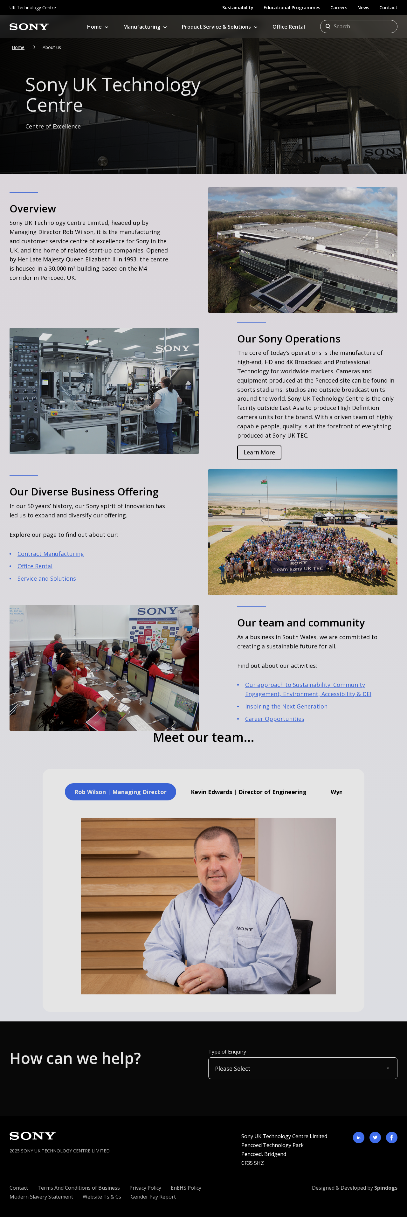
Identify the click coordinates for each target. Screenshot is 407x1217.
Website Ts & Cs (102, 1196)
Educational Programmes (292, 7)
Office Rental (288, 26)
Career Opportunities (274, 719)
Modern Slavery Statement (41, 1196)
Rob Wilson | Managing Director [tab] (120, 792)
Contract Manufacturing (50, 553)
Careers (338, 7)
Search (329, 27)
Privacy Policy (145, 1187)
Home (94, 26)
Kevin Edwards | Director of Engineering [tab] (249, 792)
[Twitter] (375, 1137)
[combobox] (302, 1068)
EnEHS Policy (186, 1187)
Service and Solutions (46, 578)
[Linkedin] (358, 1137)
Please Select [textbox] (233, 1068)
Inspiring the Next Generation (286, 706)
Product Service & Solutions (216, 26)
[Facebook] (391, 1137)
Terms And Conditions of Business (79, 1187)
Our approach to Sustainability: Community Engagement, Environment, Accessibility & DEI (308, 689)
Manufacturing (141, 26)
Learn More (259, 452)
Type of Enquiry (227, 1051)
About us (52, 47)
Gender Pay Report (153, 1196)
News (363, 7)
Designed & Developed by (354, 1187)
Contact (388, 7)
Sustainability (237, 7)
